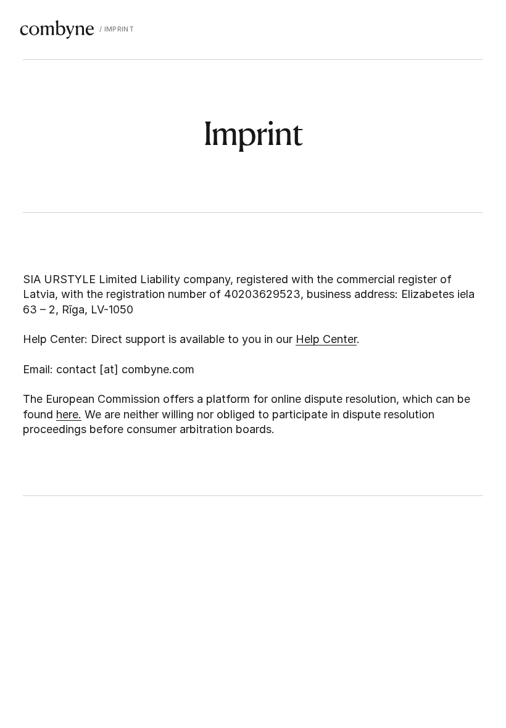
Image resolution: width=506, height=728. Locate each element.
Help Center (326, 339)
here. (68, 414)
